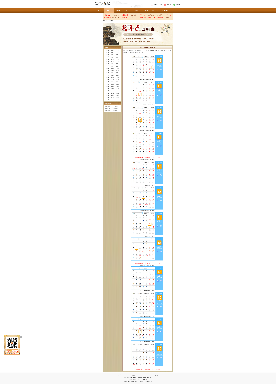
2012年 (107, 61)
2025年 (117, 52)
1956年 (117, 93)
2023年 (112, 54)
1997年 (107, 70)
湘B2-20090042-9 (148, 377)
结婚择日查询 (107, 106)
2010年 (117, 61)
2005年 (112, 65)
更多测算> (168, 17)
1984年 (112, 77)
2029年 (112, 50)
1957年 (112, 93)
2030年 (107, 50)
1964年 (107, 90)
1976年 (107, 82)
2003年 (107, 66)
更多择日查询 (115, 110)
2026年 (112, 52)
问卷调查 (157, 375)
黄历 (107, 20)
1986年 (117, 75)
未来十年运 (160, 17)
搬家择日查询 (107, 108)
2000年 (107, 68)
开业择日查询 (107, 110)
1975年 (112, 82)
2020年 (112, 56)
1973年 (107, 84)
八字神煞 (168, 15)
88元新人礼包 (151, 17)
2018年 (107, 57)
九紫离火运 (142, 17)
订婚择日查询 (115, 106)
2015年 (107, 59)
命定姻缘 (133, 15)
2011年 (112, 61)
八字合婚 (142, 15)
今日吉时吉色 (147, 157)
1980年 (117, 79)
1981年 (112, 79)
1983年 (117, 77)
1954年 (112, 95)
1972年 (112, 84)
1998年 (117, 68)
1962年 (117, 90)
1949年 (107, 99)
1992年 (117, 72)
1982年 (107, 79)
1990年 (112, 74)
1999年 (112, 68)
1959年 (117, 91)
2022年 (117, 54)
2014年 (112, 59)
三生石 (134, 17)
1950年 (117, 97)
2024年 (107, 54)
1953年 (117, 95)
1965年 (117, 88)
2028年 (117, 50)
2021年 (107, 56)
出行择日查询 (115, 108)
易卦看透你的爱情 (139, 157)
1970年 (107, 86)
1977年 (117, 81)
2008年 (112, 63)
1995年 (117, 70)
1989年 (117, 74)
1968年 (117, 86)
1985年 (107, 77)
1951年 (112, 97)
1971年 (117, 84)
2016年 (117, 57)
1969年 (112, 86)
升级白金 (125, 17)
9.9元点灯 (151, 15)
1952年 (107, 97)
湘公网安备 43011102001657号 (131, 377)
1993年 (112, 72)
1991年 (107, 74)
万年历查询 (111, 20)
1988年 (107, 75)
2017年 (112, 57)
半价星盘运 (107, 17)
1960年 (112, 91)
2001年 (117, 66)
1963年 (112, 90)
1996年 (112, 70)
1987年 (112, 75)
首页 (104, 20)
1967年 (107, 88)
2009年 (107, 63)
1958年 (107, 93)
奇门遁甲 (159, 15)
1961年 (107, 91)
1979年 (107, 81)
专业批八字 (125, 15)
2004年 (117, 65)
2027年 (107, 52)
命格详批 (116, 15)
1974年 (117, 82)
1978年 (112, 81)
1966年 (112, 88)
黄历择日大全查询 (156, 157)
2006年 (107, 65)
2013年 (117, 59)
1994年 (107, 72)
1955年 (107, 95)
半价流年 (107, 15)
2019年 (117, 56)
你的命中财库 (116, 17)
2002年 (112, 66)
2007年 (117, 63)
